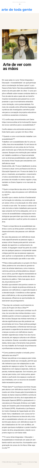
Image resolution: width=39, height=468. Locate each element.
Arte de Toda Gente (17, 10)
